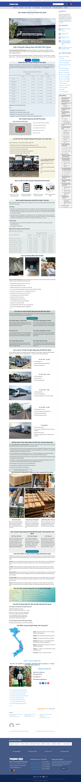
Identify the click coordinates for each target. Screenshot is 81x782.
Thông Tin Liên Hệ (44, 669)
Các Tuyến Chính (36, 7)
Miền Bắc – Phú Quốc (63, 72)
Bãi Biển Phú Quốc (65, 37)
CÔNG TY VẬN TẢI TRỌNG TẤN (32, 660)
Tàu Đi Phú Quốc (62, 83)
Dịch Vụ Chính (28, 7)
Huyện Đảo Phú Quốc (63, 70)
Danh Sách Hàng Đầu (37, 0)
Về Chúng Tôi (31, 0)
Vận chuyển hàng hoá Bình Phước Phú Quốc (45, 731)
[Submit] (65, 4)
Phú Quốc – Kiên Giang (63, 81)
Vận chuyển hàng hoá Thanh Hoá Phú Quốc (19, 731)
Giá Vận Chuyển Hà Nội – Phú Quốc (15, 714)
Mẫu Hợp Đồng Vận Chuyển (56, 0)
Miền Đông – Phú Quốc (63, 74)
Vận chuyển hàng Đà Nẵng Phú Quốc (17, 699)
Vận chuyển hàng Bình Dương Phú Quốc (18, 703)
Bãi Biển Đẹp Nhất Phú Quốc (66, 29)
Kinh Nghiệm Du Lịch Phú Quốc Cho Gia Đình (67, 48)
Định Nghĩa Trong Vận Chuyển (67, 0)
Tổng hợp (61, 89)
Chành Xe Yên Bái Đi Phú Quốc (29, 714)
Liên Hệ (65, 7)
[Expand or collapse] (70, 95)
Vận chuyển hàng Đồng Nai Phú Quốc (17, 701)
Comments (63, 34)
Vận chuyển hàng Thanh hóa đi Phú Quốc (18, 691)
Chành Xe (61, 58)
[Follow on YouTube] (71, 4)
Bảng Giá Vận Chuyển (46, 7)
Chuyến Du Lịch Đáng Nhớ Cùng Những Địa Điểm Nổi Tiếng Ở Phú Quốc (66, 42)
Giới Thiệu (21, 7)
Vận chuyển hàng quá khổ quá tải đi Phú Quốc (19, 695)
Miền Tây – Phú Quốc (63, 76)
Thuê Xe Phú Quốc (62, 87)
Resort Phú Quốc (65, 33)
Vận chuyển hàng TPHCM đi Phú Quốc (18, 693)
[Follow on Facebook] (67, 4)
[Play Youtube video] (20, 129)
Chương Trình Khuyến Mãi (46, 0)
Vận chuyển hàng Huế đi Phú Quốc (17, 697)
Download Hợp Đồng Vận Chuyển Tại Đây (20, 470)
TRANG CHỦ (15, 7)
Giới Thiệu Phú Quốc (57, 7)
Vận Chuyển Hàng (62, 91)
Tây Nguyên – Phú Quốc (63, 85)
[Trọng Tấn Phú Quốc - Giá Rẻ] (13, 4)
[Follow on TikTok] (69, 4)
